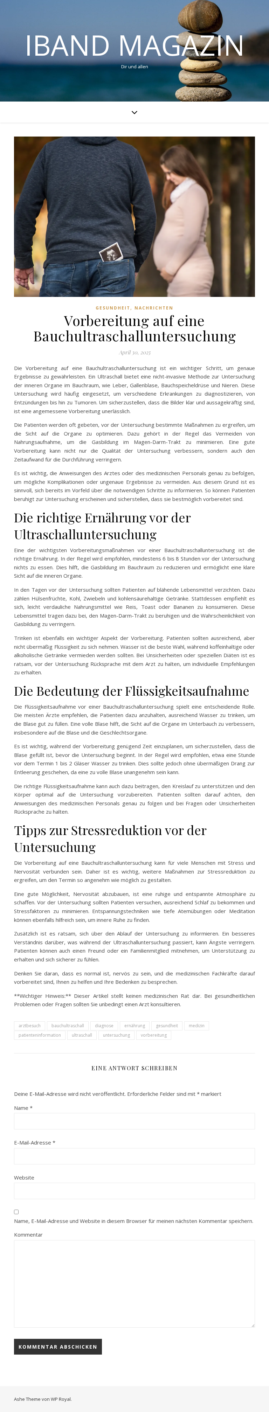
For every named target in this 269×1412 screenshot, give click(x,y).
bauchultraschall (67, 1026)
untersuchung (116, 1035)
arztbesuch (30, 1026)
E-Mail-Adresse (34, 1142)
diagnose (104, 1026)
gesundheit (167, 1026)
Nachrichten (153, 308)
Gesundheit (113, 308)
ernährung (134, 1026)
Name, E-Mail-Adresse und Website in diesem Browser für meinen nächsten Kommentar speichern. (133, 1220)
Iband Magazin (135, 45)
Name (23, 1107)
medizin (197, 1026)
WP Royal (61, 1399)
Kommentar (28, 1234)
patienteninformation (40, 1035)
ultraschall (82, 1035)
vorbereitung (154, 1035)
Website (24, 1177)
